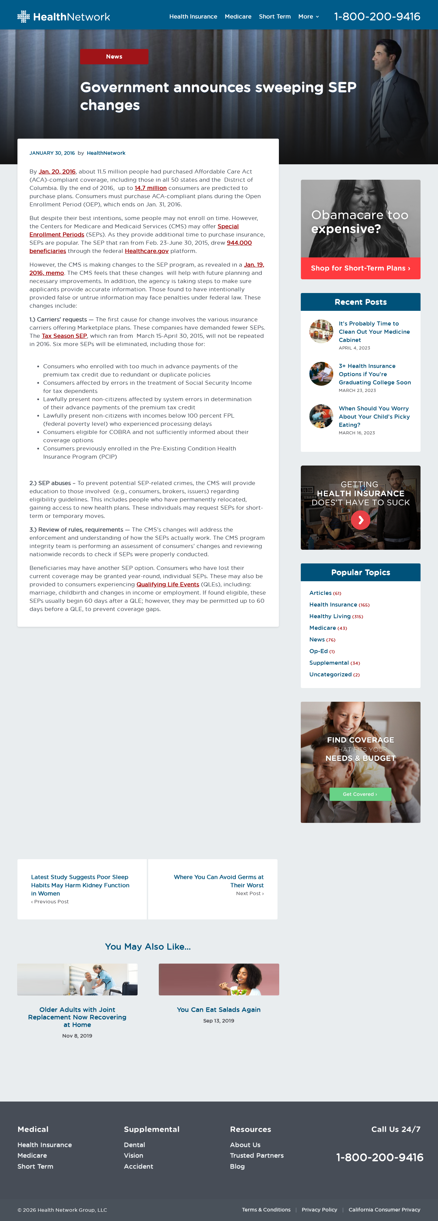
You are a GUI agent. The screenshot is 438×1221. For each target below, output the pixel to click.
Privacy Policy (319, 1209)
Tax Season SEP (64, 336)
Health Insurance (193, 16)
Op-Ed (318, 651)
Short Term (275, 16)
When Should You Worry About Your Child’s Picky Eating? (374, 416)
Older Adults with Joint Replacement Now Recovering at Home (77, 1017)
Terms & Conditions (266, 1209)
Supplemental (329, 663)
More (305, 16)
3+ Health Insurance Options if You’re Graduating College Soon (375, 374)
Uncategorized (330, 674)
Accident (138, 1166)
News (114, 56)
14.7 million (151, 188)
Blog (237, 1166)
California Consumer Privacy (385, 1209)
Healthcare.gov (147, 251)
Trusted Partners (257, 1155)
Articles (320, 593)
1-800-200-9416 (377, 16)
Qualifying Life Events (168, 584)
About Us (245, 1144)
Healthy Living (330, 616)
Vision (133, 1155)
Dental (134, 1144)
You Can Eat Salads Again (219, 1009)
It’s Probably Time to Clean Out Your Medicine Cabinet (374, 331)
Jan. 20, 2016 (57, 171)
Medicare (238, 16)
